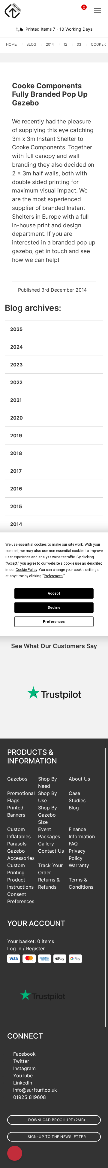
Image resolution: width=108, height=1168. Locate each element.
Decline (54, 607)
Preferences (54, 622)
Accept (54, 593)
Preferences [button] (53, 576)
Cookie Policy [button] (26, 569)
